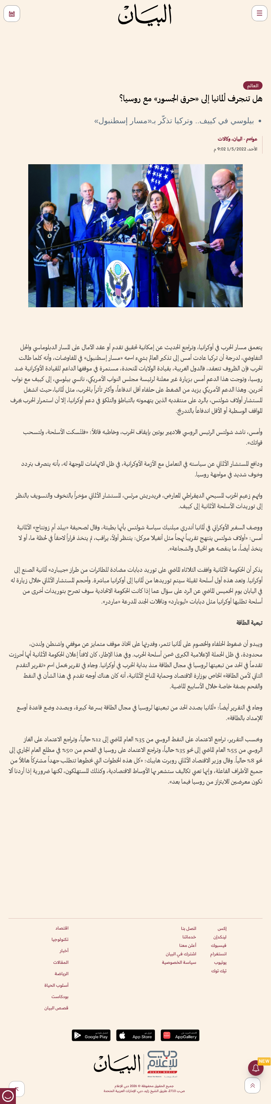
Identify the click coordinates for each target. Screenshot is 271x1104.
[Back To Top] (252, 1085)
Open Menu (259, 13)
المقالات (60, 962)
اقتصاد (61, 928)
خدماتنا (189, 936)
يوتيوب (220, 962)
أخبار (64, 950)
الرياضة (61, 973)
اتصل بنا (188, 928)
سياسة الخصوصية (179, 962)
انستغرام (218, 953)
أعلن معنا (187, 945)
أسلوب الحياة (56, 985)
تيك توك (219, 970)
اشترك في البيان (181, 953)
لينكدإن (220, 936)
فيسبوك (219, 945)
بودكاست (60, 996)
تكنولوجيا (60, 939)
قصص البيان (56, 1007)
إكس (222, 928)
